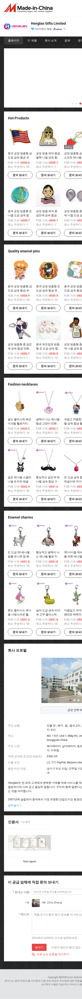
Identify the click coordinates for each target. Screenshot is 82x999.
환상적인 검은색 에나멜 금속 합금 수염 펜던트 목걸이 (48, 481)
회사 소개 (51, 40)
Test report (29, 861)
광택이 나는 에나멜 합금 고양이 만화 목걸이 (48, 423)
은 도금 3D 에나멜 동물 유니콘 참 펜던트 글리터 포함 (20, 556)
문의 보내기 (20, 175)
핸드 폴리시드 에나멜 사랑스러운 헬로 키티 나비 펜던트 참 (20, 614)
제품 (34, 40)
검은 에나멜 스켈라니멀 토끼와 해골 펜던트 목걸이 (20, 481)
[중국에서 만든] (29, 7)
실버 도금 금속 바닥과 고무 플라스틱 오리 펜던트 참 (48, 614)
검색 (67, 40)
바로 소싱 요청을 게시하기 (50, 954)
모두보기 (13, 805)
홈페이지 (13, 40)
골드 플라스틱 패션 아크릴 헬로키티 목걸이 (19, 423)
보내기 (39, 947)
